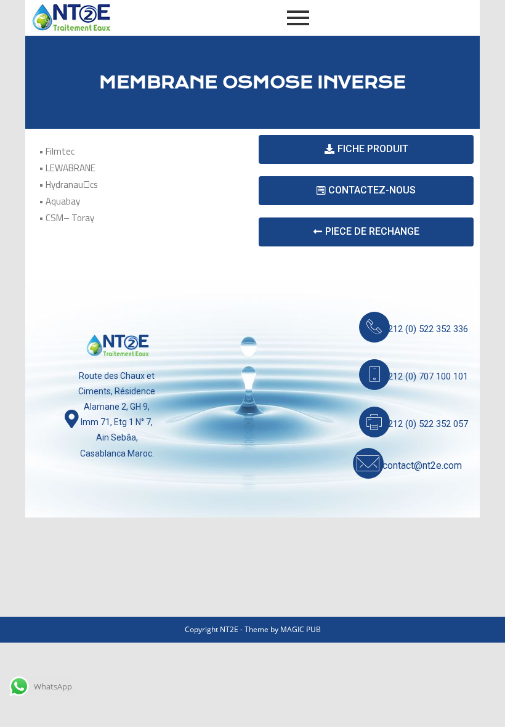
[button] (366, 149)
